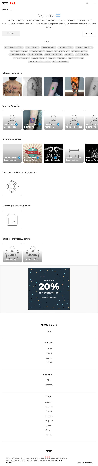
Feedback (49, 385)
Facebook (49, 407)
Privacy (49, 353)
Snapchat (49, 421)
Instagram (49, 402)
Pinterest (49, 416)
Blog (49, 380)
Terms (49, 349)
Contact (49, 362)
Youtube (49, 435)
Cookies (49, 358)
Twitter (49, 425)
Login (49, 331)
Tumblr (49, 412)
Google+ (49, 430)
